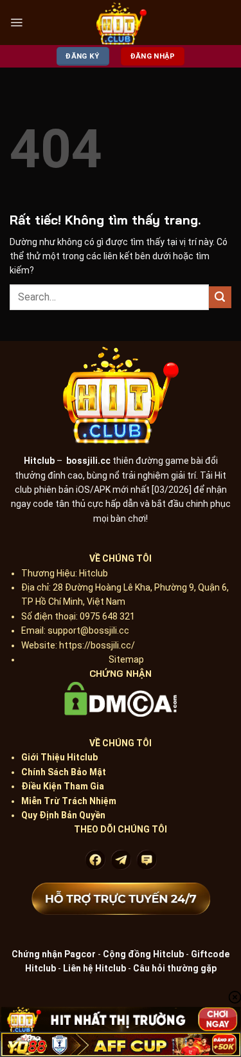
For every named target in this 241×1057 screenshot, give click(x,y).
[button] (16, 22)
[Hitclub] (121, 22)
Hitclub (39, 460)
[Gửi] (220, 297)
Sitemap (126, 659)
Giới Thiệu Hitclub (59, 757)
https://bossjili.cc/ (97, 645)
